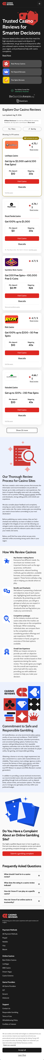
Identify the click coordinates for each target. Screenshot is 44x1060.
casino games (27, 763)
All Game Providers (9, 986)
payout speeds (30, 494)
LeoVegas (5, 964)
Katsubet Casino (11, 387)
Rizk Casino (9, 327)
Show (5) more (22, 430)
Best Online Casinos (9, 960)
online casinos (35, 735)
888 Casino (6, 968)
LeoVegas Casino (11, 156)
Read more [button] (6, 55)
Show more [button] (31, 122)
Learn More (22, 1055)
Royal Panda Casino (13, 216)
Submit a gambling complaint (22, 853)
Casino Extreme (7, 976)
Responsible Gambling (10, 1012)
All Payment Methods (9, 934)
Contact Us (6, 1008)
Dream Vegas (7, 972)
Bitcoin (4, 949)
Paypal (4, 938)
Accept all (22, 1050)
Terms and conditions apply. (12, 307)
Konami (5, 994)
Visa (3, 946)
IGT (3, 990)
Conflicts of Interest (9, 1024)
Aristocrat (5, 998)
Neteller (5, 942)
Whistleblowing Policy (10, 1020)
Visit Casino (22, 181)
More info (22, 187)
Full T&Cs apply (9, 193)
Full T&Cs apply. (9, 364)
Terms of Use (7, 1016)
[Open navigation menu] (39, 4)
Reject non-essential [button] (9, 1045)
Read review (34, 150)
